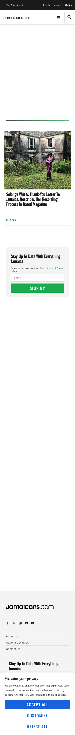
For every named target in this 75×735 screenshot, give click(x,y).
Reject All (37, 726)
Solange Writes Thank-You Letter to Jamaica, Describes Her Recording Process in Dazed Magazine (33, 199)
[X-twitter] (13, 623)
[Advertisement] (37, 73)
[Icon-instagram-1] (20, 623)
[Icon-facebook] (7, 623)
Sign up (37, 288)
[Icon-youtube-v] (32, 623)
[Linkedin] (26, 623)
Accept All (37, 705)
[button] (59, 17)
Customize (37, 715)
